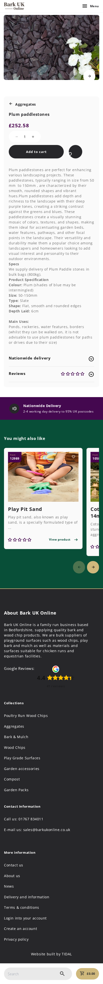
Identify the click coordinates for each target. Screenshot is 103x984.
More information (20, 852)
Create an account (20, 928)
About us (12, 876)
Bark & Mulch (16, 737)
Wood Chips (15, 747)
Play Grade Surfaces (22, 758)
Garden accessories (22, 769)
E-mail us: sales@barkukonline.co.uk (37, 830)
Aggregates (14, 726)
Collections (14, 703)
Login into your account (25, 918)
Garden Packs (16, 790)
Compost (12, 779)
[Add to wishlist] (69, 153)
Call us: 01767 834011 (24, 819)
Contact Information (22, 806)
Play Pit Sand (25, 509)
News (9, 886)
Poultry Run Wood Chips (26, 715)
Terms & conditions (21, 907)
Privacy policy (16, 939)
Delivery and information (26, 897)
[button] (89, 76)
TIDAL (67, 954)
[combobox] (38, 974)
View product (59, 539)
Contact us (13, 865)
